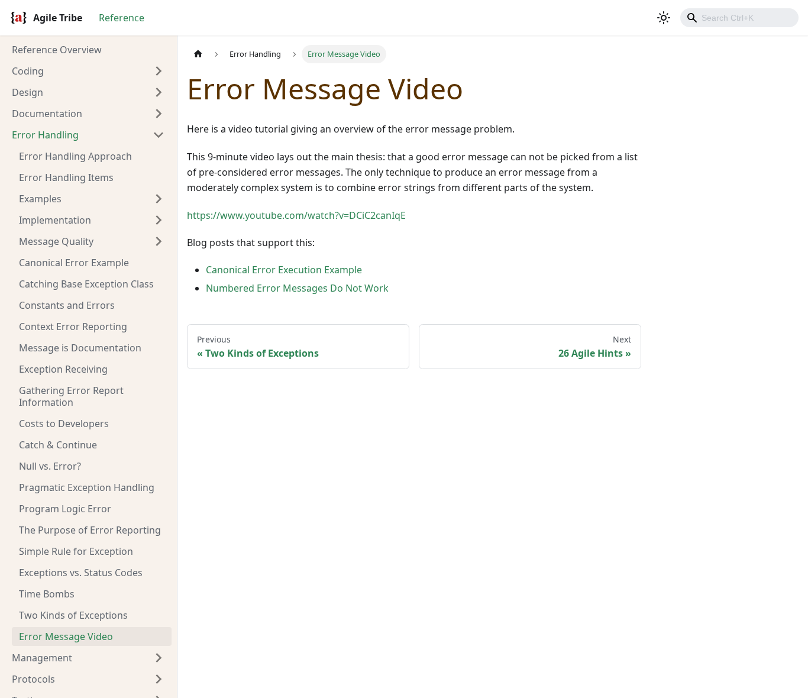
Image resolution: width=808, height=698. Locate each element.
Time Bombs (47, 593)
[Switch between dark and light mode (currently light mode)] (663, 17)
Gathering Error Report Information (71, 396)
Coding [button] (28, 70)
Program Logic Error (65, 508)
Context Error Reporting (73, 326)
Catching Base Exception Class (86, 283)
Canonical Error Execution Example (284, 269)
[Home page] (198, 54)
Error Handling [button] (45, 134)
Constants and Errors (67, 305)
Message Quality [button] (56, 241)
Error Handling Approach (75, 156)
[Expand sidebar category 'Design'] (159, 92)
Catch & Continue (58, 444)
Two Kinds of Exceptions (73, 615)
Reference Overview (57, 49)
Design (27, 92)
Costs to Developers (64, 423)
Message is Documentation (80, 347)
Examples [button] (40, 198)
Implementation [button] (55, 220)
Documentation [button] (47, 113)
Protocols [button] (33, 679)
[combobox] (739, 17)
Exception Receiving (63, 369)
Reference (121, 17)
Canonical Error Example (74, 262)
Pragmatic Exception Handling (86, 487)
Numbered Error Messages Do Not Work (297, 288)
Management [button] (42, 657)
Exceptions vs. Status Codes (81, 572)
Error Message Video (66, 636)
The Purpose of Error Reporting (90, 530)
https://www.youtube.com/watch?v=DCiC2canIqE (296, 215)
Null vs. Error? (50, 466)
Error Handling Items (66, 177)
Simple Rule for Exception (76, 551)
